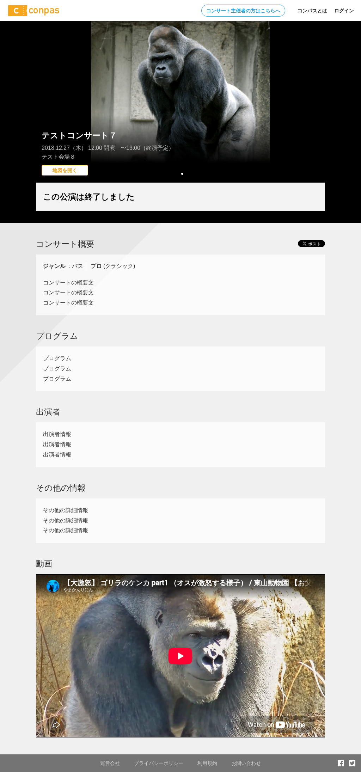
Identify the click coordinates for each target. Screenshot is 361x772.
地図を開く (65, 170)
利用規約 (207, 763)
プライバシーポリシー (158, 763)
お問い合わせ (246, 763)
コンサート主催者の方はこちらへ (243, 10)
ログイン (344, 10)
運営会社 (110, 763)
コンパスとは (312, 10)
